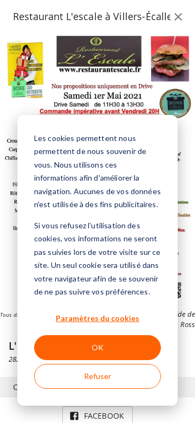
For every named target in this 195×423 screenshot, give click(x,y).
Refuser (97, 376)
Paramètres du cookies (97, 318)
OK (97, 347)
